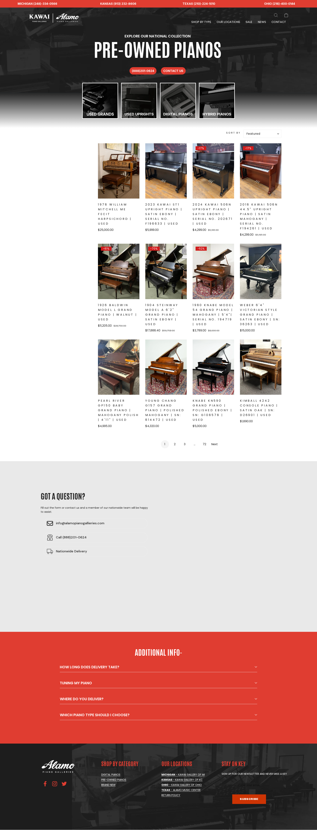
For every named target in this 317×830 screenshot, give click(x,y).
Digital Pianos (110, 774)
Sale (249, 22)
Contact (279, 22)
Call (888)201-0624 (71, 537)
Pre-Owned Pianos (113, 780)
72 (204, 444)
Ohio (181, 785)
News (262, 22)
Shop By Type (201, 22)
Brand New (108, 785)
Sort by (233, 132)
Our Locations (228, 22)
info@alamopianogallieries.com (80, 523)
